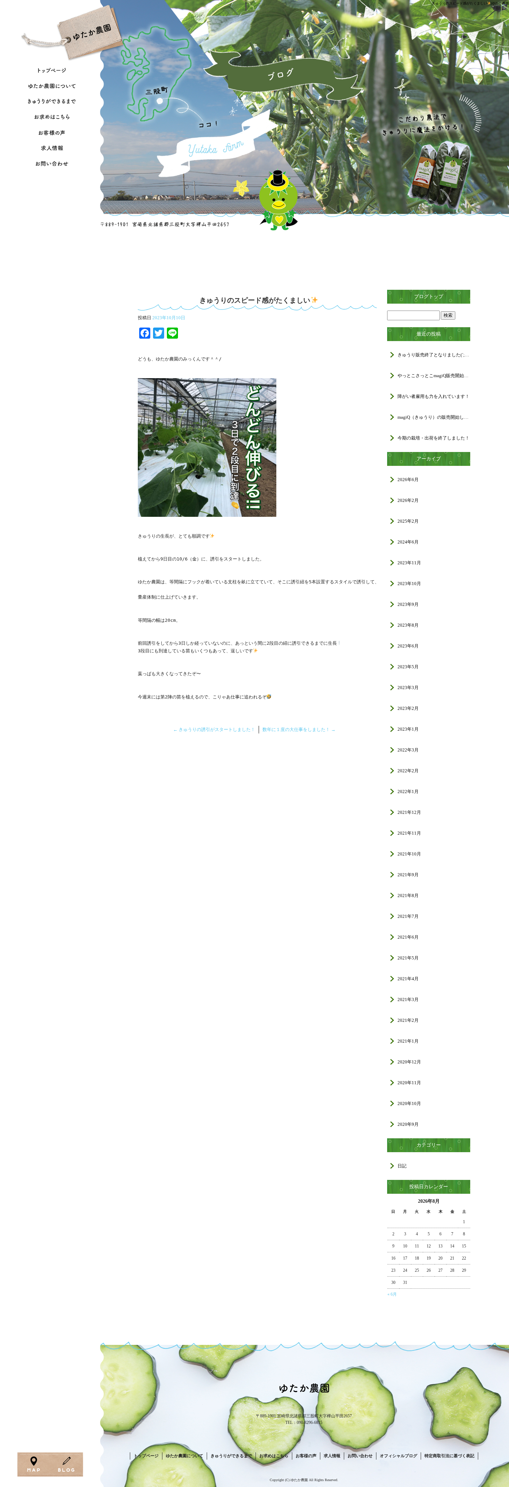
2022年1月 (408, 791)
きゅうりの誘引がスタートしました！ (214, 729)
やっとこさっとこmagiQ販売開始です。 (434, 375)
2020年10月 (409, 1103)
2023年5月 (408, 666)
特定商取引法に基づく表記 (449, 1455)
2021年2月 (408, 1020)
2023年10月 (409, 583)
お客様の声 (52, 132)
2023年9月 (408, 604)
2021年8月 (408, 895)
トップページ (146, 1455)
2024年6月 (408, 542)
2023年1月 (408, 729)
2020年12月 (409, 1061)
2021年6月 (408, 937)
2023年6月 (408, 646)
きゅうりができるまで (52, 101)
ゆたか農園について (52, 86)
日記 (402, 1165)
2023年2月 (408, 708)
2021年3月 (408, 999)
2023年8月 (408, 625)
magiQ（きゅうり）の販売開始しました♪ (434, 417)
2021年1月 (408, 1041)
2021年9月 (408, 874)
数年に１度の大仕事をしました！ (299, 729)
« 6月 (392, 1294)
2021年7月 (408, 916)
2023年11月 (409, 562)
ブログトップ (428, 296)
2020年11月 (409, 1082)
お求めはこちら (52, 117)
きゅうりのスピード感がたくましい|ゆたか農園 (470, 3)
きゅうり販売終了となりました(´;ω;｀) (434, 354)
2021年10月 (409, 853)
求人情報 (52, 148)
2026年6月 (408, 479)
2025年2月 (408, 521)
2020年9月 (408, 1124)
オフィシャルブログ (398, 1455)
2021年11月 (409, 833)
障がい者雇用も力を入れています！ (434, 396)
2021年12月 (409, 812)
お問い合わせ (52, 164)
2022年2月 (408, 770)
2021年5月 (408, 957)
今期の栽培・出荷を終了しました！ (434, 438)
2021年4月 (408, 978)
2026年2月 (408, 500)
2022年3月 (408, 750)
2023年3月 (408, 687)
